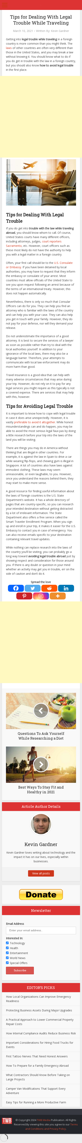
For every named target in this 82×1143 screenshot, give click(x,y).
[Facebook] (16, 588)
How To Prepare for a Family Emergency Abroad (37, 1065)
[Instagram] (41, 596)
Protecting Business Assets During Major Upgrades (39, 1010)
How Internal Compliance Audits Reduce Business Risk (41, 1033)
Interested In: (14, 938)
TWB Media (43, 1120)
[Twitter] (33, 588)
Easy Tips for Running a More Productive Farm (36, 1102)
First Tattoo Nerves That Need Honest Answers (37, 1056)
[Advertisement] (41, 117)
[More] (58, 596)
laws (9, 48)
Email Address (15, 924)
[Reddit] (49, 588)
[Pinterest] (24, 596)
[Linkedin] (66, 588)
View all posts (41, 873)
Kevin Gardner (60, 31)
